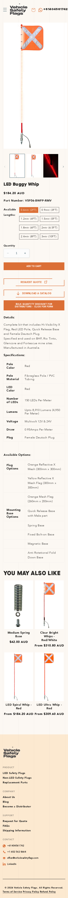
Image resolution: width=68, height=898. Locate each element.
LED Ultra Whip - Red (49, 707)
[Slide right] (63, 167)
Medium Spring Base (19, 635)
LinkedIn (12, 864)
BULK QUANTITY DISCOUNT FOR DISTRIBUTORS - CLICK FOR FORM (34, 305)
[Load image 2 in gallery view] (33, 166)
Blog (6, 802)
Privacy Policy (31, 891)
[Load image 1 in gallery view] (17, 166)
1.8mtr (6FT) (29, 227)
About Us (9, 797)
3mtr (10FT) (49, 236)
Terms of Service (12, 891)
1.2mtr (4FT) (29, 218)
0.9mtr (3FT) (49, 210)
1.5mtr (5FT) (49, 218)
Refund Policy (48, 891)
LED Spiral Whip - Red (19, 707)
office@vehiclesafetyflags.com (22, 858)
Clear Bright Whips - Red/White (49, 636)
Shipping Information (17, 830)
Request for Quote (15, 821)
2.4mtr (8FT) (29, 236)
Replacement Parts (15, 782)
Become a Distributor (17, 806)
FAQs (6, 826)
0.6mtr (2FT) (29, 210)
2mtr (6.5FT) (49, 227)
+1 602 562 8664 (16, 852)
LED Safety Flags (14, 773)
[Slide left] (5, 167)
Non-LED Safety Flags (17, 778)
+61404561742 (55, 9)
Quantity (9, 245)
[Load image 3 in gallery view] (50, 166)
